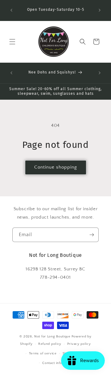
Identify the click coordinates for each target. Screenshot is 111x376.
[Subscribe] (91, 235)
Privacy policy (79, 344)
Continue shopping (55, 167)
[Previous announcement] (11, 10)
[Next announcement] (99, 10)
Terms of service (43, 353)
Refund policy (49, 344)
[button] (12, 41)
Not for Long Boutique (52, 336)
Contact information (58, 363)
